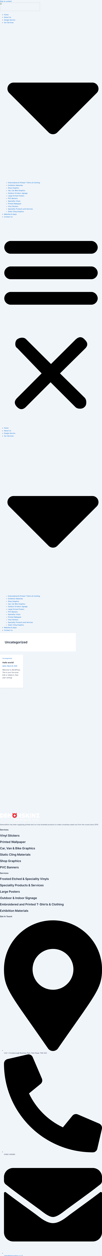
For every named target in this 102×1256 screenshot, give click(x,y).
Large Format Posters (16, 196)
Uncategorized (7, 658)
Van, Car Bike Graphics (16, 190)
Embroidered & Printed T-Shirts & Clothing (24, 183)
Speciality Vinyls (14, 201)
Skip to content (6, 1)
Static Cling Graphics (16, 211)
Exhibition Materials (15, 185)
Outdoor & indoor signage (17, 193)
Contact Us (8, 217)
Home (6, 15)
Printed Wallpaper (14, 204)
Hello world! (8, 662)
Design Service (9, 20)
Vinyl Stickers (13, 206)
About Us (7, 17)
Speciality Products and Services (20, 209)
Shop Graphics (13, 188)
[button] (51, 322)
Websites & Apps (10, 214)
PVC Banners (13, 198)
